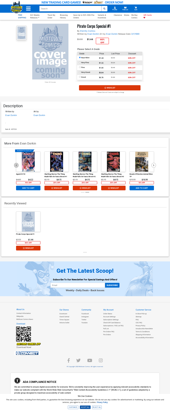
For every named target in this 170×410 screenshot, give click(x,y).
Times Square (64, 320)
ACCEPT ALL (85, 407)
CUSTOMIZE (73, 407)
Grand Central (64, 317)
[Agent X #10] (28, 161)
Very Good (85, 72)
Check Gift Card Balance (111, 323)
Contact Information (23, 313)
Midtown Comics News (24, 319)
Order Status (107, 314)
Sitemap (139, 317)
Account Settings (109, 317)
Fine (83, 67)
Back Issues (97, 290)
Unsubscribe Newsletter (144, 329)
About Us (20, 309)
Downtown (63, 314)
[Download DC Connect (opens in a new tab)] (31, 353)
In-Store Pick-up (141, 314)
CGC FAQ (139, 323)
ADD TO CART (28, 188)
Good (83, 77)
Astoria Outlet (64, 323)
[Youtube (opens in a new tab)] (89, 361)
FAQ (137, 320)
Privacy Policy (140, 326)
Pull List (106, 329)
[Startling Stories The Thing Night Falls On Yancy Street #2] (85, 161)
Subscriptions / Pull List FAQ (113, 326)
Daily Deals (82, 290)
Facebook (85, 314)
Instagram (85, 317)
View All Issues (50, 82)
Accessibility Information (145, 338)
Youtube (84, 323)
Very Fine (85, 62)
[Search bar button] (104, 8)
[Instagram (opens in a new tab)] (101, 361)
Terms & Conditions (143, 332)
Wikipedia (19, 316)
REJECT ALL (97, 407)
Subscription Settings (111, 320)
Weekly (70, 290)
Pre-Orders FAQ (108, 332)
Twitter (84, 320)
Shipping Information (143, 335)
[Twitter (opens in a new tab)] (78, 361)
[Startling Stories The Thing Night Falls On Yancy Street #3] (113, 161)
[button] (28, 8)
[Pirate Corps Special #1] (28, 221)
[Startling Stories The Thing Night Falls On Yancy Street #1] (56, 161)
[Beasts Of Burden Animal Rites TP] (142, 161)
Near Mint (85, 58)
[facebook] (68, 361)
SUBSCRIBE (112, 285)
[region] (16, 165)
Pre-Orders (107, 335)
